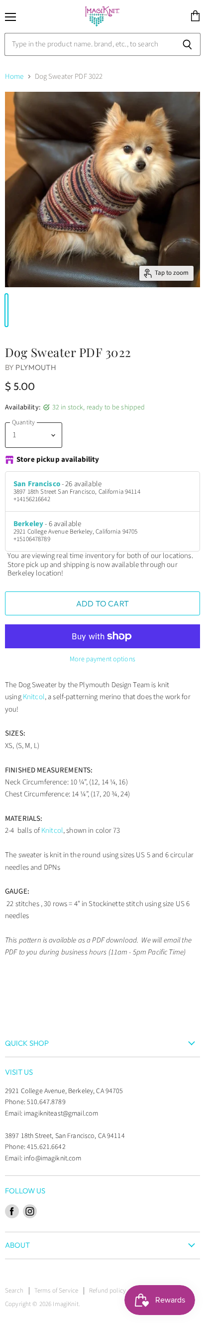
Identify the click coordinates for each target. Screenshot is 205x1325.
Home (14, 76)
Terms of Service (56, 1290)
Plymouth (35, 367)
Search (14, 1290)
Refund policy (107, 1290)
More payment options (102, 659)
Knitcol (34, 697)
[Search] (187, 44)
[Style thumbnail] (6, 310)
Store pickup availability (58, 460)
